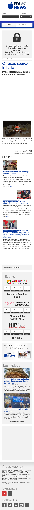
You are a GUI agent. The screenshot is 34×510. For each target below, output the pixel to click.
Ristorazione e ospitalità (13, 59)
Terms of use (5, 483)
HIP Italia (17, 338)
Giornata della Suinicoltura (17, 317)
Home (3, 59)
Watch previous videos (17, 421)
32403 (15, 479)
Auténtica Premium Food (17, 295)
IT (10, 493)
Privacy (28, 482)
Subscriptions (15, 482)
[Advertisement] (17, 102)
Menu (9, 25)
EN (4, 493)
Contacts (22, 482)
